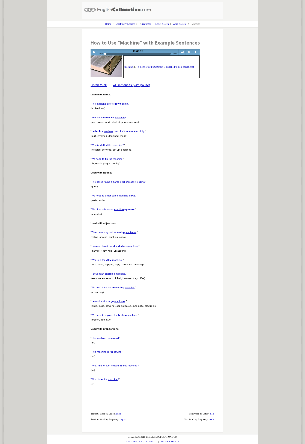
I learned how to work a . (115, 246)
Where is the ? (107, 259)
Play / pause (94, 52)
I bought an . (108, 273)
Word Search (179, 23)
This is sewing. (106, 351)
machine (128, 67)
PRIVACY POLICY (170, 441)
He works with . (108, 301)
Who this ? (107, 145)
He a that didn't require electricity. (118, 131)
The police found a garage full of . (118, 181)
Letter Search (162, 23)
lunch (118, 413)
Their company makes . (114, 232)
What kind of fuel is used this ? (115, 365)
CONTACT (151, 441)
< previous (189, 52)
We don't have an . (113, 287)
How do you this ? (108, 117)
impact (123, 419)
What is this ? (105, 379)
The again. (110, 103)
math (211, 419)
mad (212, 413)
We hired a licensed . (113, 209)
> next (196, 52)
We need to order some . (113, 195)
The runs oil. (105, 338)
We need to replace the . (114, 315)
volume (182, 52)
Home (108, 23)
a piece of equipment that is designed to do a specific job (166, 67)
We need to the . (107, 158)
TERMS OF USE (134, 441)
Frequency (146, 23)
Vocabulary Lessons (125, 23)
